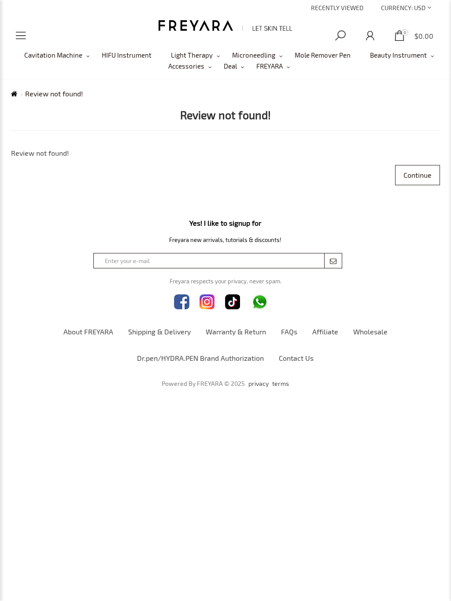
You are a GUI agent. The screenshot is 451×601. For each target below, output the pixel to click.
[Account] (370, 36)
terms (280, 383)
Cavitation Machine (53, 55)
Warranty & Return (236, 331)
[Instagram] (207, 302)
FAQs (289, 331)
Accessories (186, 66)
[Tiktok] (232, 302)
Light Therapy (192, 55)
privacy (258, 383)
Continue (417, 175)
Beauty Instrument (398, 55)
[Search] (340, 36)
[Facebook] (181, 302)
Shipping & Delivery (159, 331)
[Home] (226, 25)
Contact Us (296, 358)
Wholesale (370, 331)
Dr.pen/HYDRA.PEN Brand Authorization (200, 358)
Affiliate (325, 331)
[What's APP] (260, 302)
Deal (230, 66)
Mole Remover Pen (323, 55)
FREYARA (269, 66)
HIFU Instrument (127, 55)
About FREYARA (88, 331)
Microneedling (253, 55)
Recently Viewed (337, 7)
